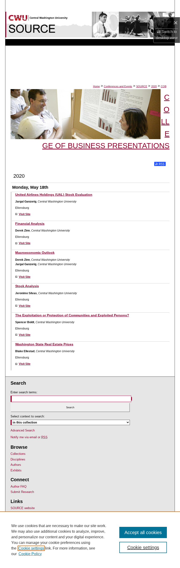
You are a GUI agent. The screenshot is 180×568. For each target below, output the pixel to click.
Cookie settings (31, 548)
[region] (90, 539)
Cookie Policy (30, 554)
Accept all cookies (143, 532)
